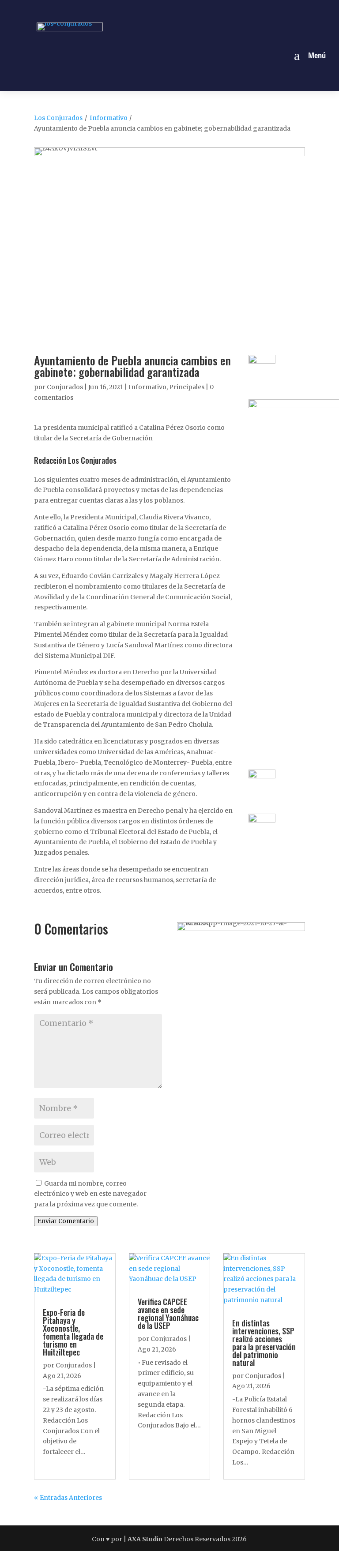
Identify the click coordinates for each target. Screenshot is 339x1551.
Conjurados (65, 387)
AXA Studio (146, 1539)
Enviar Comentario (66, 1221)
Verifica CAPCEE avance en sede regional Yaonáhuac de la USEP (168, 1313)
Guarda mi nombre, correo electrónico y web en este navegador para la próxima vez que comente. (90, 1194)
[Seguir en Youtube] (200, 10)
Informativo (109, 118)
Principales (186, 387)
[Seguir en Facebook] (139, 10)
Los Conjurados (58, 118)
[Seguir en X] (180, 10)
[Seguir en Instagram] (159, 10)
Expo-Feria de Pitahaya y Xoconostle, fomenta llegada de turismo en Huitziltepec (73, 1332)
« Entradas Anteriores (68, 1498)
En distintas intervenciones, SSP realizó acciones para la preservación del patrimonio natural (264, 1342)
